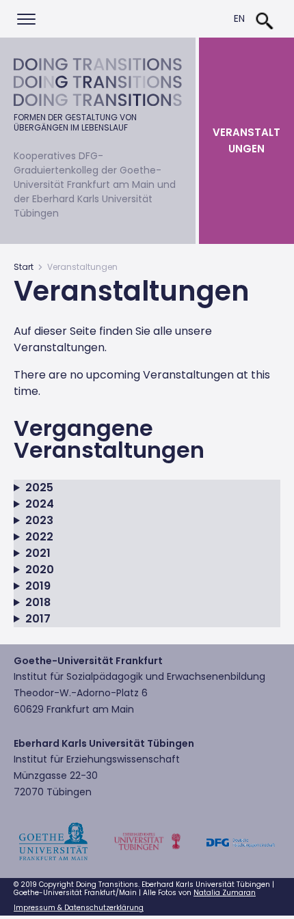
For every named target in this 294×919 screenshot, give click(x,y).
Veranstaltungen (246, 140)
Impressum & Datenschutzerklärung (79, 908)
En (239, 18)
